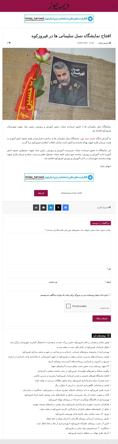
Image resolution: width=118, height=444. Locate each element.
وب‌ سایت (53, 282)
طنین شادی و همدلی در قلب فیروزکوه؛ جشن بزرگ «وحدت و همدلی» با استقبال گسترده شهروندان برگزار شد (59, 342)
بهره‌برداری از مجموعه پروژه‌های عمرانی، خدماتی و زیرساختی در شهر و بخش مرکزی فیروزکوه (65, 352)
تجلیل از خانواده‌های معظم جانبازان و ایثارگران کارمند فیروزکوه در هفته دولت (74, 409)
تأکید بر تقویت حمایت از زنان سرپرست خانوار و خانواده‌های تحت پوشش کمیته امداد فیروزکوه (67, 395)
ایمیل (108, 282)
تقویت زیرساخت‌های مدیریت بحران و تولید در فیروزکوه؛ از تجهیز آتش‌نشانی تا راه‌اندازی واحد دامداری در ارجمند (58, 356)
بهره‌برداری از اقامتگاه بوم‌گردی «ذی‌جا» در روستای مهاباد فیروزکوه (79, 399)
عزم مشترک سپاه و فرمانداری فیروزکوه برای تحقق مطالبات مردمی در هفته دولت (72, 380)
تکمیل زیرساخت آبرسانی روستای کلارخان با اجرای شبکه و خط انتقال (77, 418)
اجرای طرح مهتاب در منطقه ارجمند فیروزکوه (88, 433)
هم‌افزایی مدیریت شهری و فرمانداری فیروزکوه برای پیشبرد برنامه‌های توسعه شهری (71, 404)
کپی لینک (41, 193)
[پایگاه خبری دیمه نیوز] (59, 6)
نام (109, 269)
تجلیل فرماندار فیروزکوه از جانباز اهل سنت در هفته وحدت (83, 347)
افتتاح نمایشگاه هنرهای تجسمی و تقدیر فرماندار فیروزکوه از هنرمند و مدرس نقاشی (71, 375)
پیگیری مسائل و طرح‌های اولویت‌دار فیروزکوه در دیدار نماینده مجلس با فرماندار (73, 371)
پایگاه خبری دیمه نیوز (91, 138)
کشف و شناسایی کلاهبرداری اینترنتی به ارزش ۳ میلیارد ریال (82, 385)
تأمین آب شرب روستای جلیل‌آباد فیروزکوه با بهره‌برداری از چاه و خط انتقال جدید (73, 423)
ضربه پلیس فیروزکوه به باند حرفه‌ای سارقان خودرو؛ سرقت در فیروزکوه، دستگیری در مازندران (66, 390)
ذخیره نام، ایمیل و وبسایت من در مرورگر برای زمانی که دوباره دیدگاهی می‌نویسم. (74, 295)
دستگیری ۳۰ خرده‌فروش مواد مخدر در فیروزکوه (87, 428)
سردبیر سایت (103, 43)
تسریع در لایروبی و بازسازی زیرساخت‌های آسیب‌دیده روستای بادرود (78, 361)
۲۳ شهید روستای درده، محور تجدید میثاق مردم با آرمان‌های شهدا (80, 366)
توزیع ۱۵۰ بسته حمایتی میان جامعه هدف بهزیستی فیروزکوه (82, 414)
